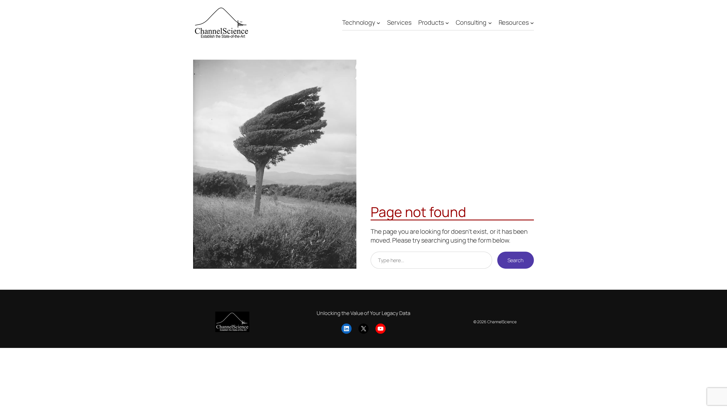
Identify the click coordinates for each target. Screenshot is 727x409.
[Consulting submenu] (490, 22)
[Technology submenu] (378, 22)
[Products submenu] (447, 22)
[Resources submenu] (532, 22)
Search (515, 260)
